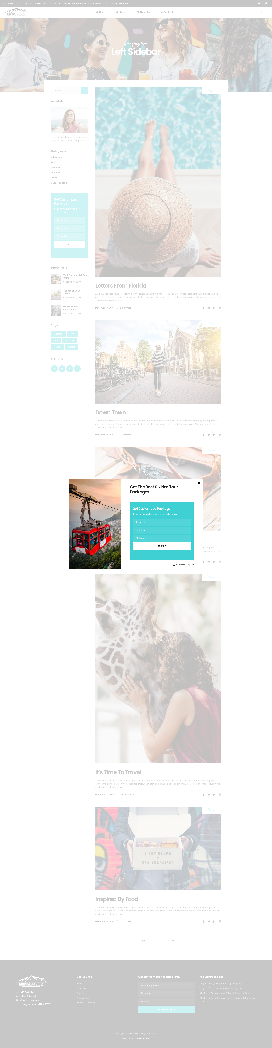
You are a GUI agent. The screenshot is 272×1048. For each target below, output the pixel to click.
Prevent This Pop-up (185, 565)
